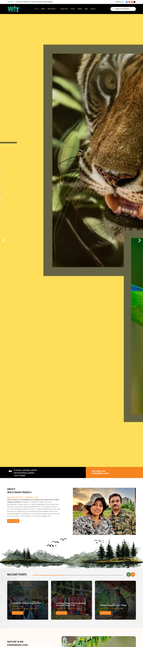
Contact (92, 9)
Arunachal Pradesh (73, 608)
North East (28, 608)
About (43, 9)
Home (37, 9)
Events (73, 9)
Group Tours (64, 9)
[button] (3, 240)
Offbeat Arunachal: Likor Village (69, 605)
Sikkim (34, 608)
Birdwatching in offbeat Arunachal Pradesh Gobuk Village (114, 604)
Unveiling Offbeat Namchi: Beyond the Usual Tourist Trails (26, 604)
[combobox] (123, 9)
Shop (86, 9)
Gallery (80, 9)
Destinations (52, 9)
